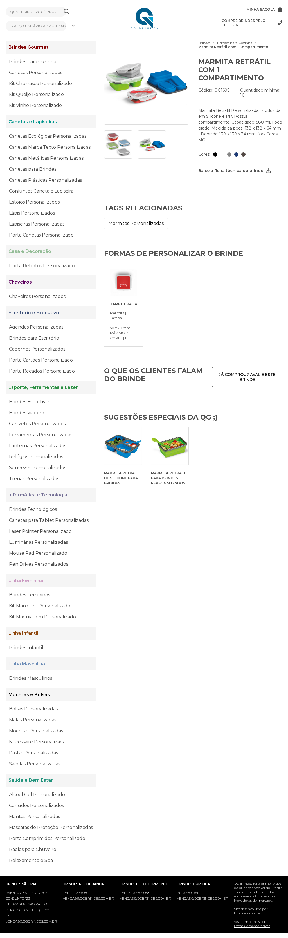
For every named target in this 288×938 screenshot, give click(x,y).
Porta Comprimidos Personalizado (47, 838)
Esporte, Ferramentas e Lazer (43, 387)
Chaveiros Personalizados (37, 296)
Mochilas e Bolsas (29, 694)
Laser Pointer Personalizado (40, 531)
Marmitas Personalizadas (136, 223)
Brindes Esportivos (29, 401)
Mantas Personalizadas (34, 816)
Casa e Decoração (29, 251)
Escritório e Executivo (33, 312)
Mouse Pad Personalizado (38, 553)
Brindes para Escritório (34, 338)
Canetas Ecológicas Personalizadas (47, 136)
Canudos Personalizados (36, 805)
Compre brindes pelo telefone (244, 23)
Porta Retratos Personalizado (42, 265)
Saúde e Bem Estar (30, 780)
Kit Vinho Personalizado (35, 105)
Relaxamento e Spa (31, 860)
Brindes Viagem (26, 412)
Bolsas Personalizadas (33, 709)
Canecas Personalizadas (35, 72)
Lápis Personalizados (32, 213)
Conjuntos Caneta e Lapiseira (41, 191)
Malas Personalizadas (32, 720)
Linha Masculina (26, 664)
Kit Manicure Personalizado (39, 606)
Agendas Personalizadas (36, 327)
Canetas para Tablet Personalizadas (49, 520)
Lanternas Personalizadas (37, 445)
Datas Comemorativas (252, 926)
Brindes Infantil (26, 647)
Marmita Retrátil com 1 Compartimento (233, 47)
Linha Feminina (25, 580)
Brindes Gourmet (28, 47)
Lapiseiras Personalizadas (36, 224)
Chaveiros (20, 282)
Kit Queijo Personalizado (36, 94)
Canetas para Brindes (32, 169)
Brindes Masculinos (30, 678)
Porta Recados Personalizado (42, 371)
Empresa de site (247, 913)
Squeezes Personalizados (37, 467)
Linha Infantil (23, 633)
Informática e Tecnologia (37, 495)
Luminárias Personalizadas (38, 542)
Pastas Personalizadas (33, 753)
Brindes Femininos (29, 595)
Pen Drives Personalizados (38, 564)
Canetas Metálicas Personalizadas (46, 158)
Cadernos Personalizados (37, 349)
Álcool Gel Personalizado (37, 794)
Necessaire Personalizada (37, 742)
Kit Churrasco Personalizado (40, 83)
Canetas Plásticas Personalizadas (45, 180)
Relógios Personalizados (36, 456)
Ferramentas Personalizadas (40, 434)
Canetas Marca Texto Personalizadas (50, 147)
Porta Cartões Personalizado (41, 360)
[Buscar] (66, 12)
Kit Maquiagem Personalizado (42, 617)
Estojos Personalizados (34, 202)
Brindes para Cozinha (32, 61)
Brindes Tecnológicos (33, 509)
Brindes (204, 43)
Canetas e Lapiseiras (32, 121)
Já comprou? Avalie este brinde (247, 377)
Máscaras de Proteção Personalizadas (51, 827)
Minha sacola (261, 9)
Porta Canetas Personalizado (41, 235)
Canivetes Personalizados (37, 423)
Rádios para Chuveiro (32, 849)
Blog (261, 921)
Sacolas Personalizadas (34, 764)
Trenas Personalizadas (34, 478)
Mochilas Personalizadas (36, 731)
